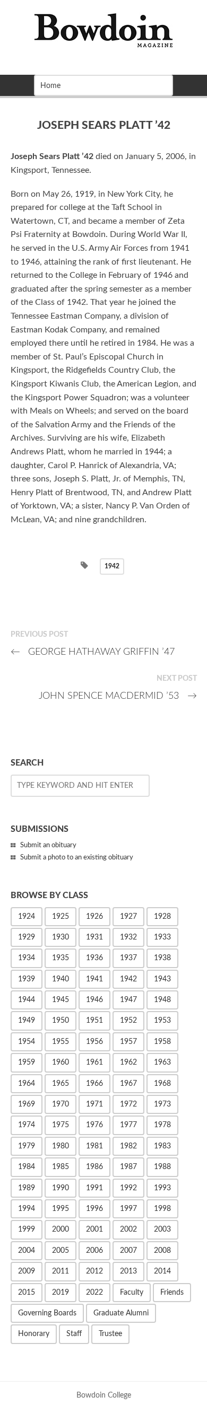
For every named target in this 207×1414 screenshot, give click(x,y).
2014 (162, 1271)
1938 (162, 958)
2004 (26, 1250)
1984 (26, 1167)
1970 (60, 1104)
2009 (26, 1271)
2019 (60, 1292)
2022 (94, 1292)
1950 (60, 1020)
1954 (26, 1042)
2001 (94, 1229)
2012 (94, 1271)
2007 (128, 1250)
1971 (94, 1104)
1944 (26, 1000)
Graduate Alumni (121, 1313)
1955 (60, 1042)
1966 (94, 1083)
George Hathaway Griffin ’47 (93, 651)
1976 (94, 1125)
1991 (94, 1188)
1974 (26, 1125)
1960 (60, 1062)
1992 (128, 1188)
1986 (94, 1167)
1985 (60, 1167)
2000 (60, 1229)
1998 (162, 1209)
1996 (94, 1209)
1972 (128, 1104)
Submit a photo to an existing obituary (76, 857)
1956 (94, 1042)
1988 (162, 1167)
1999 (26, 1229)
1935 (60, 958)
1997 (128, 1209)
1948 (162, 1000)
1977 (128, 1125)
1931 (94, 937)
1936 (94, 958)
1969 (26, 1104)
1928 (162, 916)
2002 (128, 1229)
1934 (26, 958)
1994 (26, 1209)
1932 (128, 937)
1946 (94, 1000)
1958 (162, 1042)
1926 (94, 916)
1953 (162, 1020)
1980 (60, 1146)
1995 (60, 1209)
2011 (60, 1271)
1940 (60, 979)
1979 (26, 1146)
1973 (162, 1104)
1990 (60, 1188)
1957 (128, 1042)
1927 (128, 916)
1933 (162, 937)
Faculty (131, 1292)
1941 (94, 979)
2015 (26, 1292)
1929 (26, 937)
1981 (94, 1146)
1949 (26, 1020)
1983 (162, 1146)
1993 (162, 1188)
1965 (60, 1083)
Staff (74, 1334)
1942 (112, 566)
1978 (162, 1125)
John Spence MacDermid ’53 (118, 695)
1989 (26, 1188)
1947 (128, 1000)
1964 (26, 1083)
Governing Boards (47, 1313)
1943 (162, 979)
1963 (162, 1062)
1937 (128, 958)
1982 (128, 1146)
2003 (162, 1229)
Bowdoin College (103, 1395)
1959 (26, 1062)
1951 (94, 1020)
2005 (60, 1250)
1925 (60, 916)
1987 (128, 1167)
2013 (128, 1271)
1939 (26, 979)
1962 (128, 1062)
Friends (172, 1292)
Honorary (33, 1334)
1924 (26, 916)
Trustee (110, 1334)
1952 (128, 1020)
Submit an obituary (48, 845)
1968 (162, 1083)
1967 (128, 1083)
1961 (94, 1062)
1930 (60, 937)
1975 (60, 1125)
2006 (94, 1250)
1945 (60, 1000)
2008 (162, 1250)
